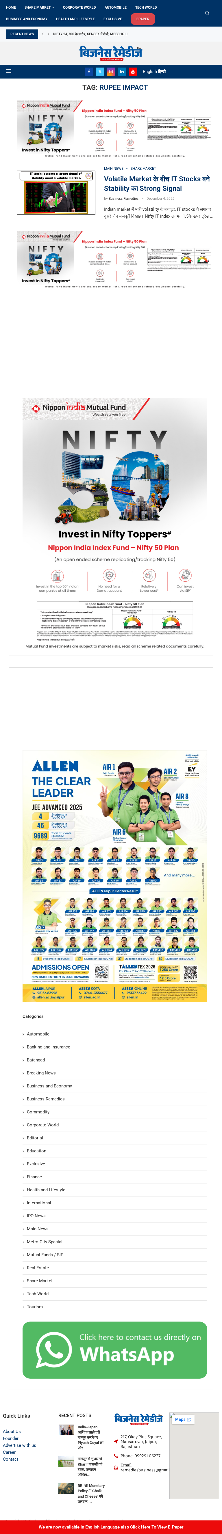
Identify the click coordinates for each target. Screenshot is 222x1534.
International (39, 1202)
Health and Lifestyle (75, 19)
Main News (38, 1228)
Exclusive (112, 19)
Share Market (38, 7)
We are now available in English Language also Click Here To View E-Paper (111, 1527)
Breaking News (41, 1073)
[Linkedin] (122, 72)
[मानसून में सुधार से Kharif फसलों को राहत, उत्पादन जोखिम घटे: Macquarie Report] (66, 1461)
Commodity (38, 1112)
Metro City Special (44, 1241)
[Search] (207, 13)
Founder (10, 1438)
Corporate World (79, 7)
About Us (12, 1431)
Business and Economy (26, 19)
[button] (42, 34)
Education (36, 1151)
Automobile (116, 7)
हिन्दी (162, 71)
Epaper (142, 19)
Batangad (36, 1060)
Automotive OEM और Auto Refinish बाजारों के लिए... (94, 34)
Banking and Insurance (48, 1047)
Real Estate (38, 1267)
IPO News (36, 1215)
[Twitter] (100, 72)
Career (9, 1452)
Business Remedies (123, 199)
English (150, 71)
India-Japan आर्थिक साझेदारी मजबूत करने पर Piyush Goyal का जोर (90, 1437)
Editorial (35, 1138)
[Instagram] (111, 72)
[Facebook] (89, 72)
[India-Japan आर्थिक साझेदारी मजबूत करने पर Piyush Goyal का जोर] (66, 1430)
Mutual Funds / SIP (45, 1254)
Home (11, 7)
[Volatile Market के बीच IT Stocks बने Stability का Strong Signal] (56, 193)
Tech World (146, 7)
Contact (10, 1459)
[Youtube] (133, 72)
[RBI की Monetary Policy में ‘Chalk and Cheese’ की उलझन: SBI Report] (66, 1488)
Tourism (35, 1306)
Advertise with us (19, 1445)
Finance (34, 1177)
